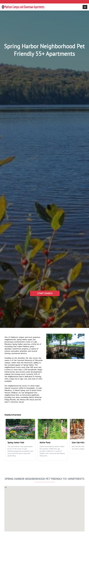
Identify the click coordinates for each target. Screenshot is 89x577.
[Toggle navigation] (85, 7)
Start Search (44, 293)
